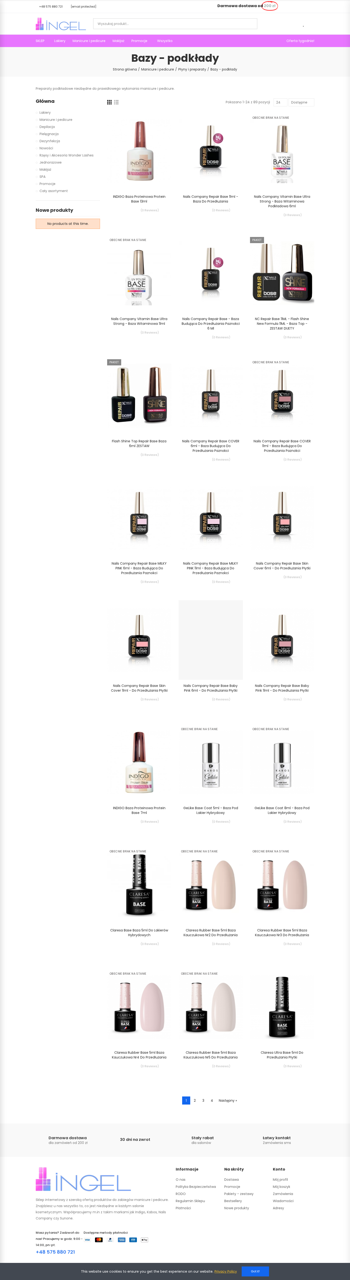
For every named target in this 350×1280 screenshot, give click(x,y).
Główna (45, 101)
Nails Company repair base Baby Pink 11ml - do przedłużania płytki (282, 688)
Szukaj (249, 23)
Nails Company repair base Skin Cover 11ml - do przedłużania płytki (139, 688)
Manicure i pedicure (56, 119)
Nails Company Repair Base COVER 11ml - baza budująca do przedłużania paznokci (282, 446)
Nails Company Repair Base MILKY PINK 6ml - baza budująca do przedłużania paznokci (139, 568)
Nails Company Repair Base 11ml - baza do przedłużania (210, 199)
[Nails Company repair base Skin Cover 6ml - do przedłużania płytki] (282, 517)
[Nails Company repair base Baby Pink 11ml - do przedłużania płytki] (282, 640)
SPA (42, 176)
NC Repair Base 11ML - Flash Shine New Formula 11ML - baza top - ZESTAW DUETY (282, 323)
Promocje (47, 183)
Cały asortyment (54, 191)
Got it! (255, 1271)
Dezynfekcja (50, 141)
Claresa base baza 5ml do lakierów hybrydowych (139, 932)
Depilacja (47, 126)
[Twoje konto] (312, 24)
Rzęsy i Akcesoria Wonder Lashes (67, 155)
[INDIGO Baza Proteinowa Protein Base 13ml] (139, 151)
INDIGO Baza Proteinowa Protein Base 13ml (139, 199)
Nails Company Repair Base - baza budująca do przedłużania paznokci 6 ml (211, 323)
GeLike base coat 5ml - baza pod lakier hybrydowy (210, 810)
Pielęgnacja (49, 134)
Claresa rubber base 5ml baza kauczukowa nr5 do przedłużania (211, 1055)
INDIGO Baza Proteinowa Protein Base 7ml (139, 810)
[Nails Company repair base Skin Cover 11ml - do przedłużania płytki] (139, 640)
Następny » (228, 1100)
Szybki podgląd (159, 128)
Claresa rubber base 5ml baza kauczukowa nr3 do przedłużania (282, 932)
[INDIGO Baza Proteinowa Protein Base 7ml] (139, 762)
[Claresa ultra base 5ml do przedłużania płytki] (282, 1007)
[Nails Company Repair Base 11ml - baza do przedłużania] (211, 151)
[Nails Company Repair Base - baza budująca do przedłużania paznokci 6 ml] (211, 273)
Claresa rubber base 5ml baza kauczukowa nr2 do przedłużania (211, 932)
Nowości (46, 148)
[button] (49, 7)
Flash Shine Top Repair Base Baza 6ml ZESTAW (139, 443)
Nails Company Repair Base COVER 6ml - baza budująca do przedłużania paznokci (210, 446)
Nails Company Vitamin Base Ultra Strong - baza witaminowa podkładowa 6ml (282, 201)
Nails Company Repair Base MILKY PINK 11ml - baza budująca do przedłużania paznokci (210, 568)
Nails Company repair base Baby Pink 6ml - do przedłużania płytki (211, 688)
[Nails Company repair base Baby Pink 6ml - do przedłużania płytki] (211, 640)
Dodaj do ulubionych (159, 119)
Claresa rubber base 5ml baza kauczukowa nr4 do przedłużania (139, 1055)
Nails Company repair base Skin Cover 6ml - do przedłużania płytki (282, 566)
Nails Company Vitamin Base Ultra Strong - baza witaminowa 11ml (139, 321)
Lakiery (45, 112)
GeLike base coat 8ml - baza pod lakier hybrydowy (282, 810)
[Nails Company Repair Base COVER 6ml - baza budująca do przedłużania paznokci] (211, 395)
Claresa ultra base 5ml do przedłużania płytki (282, 1055)
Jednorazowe (51, 162)
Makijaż (45, 169)
